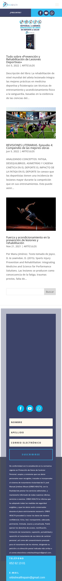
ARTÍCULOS (28, 65)
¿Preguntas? (15, 12)
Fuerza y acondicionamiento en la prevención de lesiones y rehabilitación (28, 240)
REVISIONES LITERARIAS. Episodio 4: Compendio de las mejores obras (29, 146)
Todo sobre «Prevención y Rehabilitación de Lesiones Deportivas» (23, 59)
